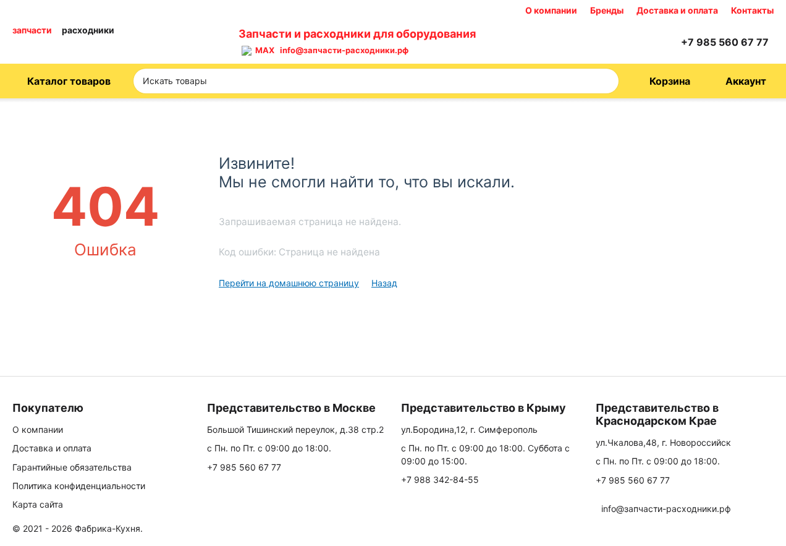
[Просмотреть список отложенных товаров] (636, 42)
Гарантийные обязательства (72, 467)
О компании (551, 10)
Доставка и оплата (677, 10)
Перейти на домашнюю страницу (289, 283)
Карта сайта (37, 504)
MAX (262, 50)
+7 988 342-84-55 (440, 479)
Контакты (752, 10)
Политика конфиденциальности (78, 485)
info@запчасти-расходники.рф (344, 50)
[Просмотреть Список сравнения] (605, 42)
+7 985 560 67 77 (244, 467)
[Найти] (605, 81)
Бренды (606, 10)
